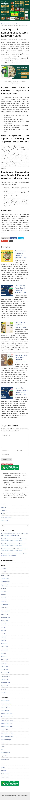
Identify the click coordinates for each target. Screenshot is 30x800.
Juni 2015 (3, 692)
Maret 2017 (4, 656)
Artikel (2, 746)
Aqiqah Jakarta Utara (6, 726)
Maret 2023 (4, 601)
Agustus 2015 (4, 686)
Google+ (5, 240)
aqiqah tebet (4, 742)
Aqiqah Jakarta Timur (6, 723)
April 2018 (3, 640)
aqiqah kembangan (6, 739)
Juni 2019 (3, 627)
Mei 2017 (3, 653)
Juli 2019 (3, 624)
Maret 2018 (4, 643)
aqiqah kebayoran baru (7, 733)
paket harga (4, 520)
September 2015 (5, 682)
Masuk (3, 767)
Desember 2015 (5, 672)
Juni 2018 (3, 633)
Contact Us (4, 510)
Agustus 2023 (4, 585)
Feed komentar (5, 773)
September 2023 (5, 581)
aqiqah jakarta (5, 710)
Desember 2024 (5, 575)
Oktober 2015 (4, 679)
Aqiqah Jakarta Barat (6, 713)
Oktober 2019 (4, 614)
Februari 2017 (4, 659)
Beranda (3, 23)
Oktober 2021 (4, 607)
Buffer (10, 240)
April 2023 (4, 598)
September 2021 (5, 611)
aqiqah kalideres (5, 729)
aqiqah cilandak (5, 700)
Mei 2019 (3, 630)
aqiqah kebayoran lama (13, 23)
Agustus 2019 (4, 620)
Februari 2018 (4, 646)
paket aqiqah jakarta (6, 517)
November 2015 (5, 676)
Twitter (21, 238)
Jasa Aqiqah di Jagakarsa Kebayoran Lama (20, 325)
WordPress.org (5, 777)
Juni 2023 (3, 591)
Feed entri (3, 770)
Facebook (14, 238)
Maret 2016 (4, 663)
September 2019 (5, 617)
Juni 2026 (3, 572)
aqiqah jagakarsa (5, 707)
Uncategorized (5, 759)
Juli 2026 (3, 568)
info (2, 749)
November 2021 (5, 604)
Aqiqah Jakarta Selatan (7, 720)
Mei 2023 (3, 594)
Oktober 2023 (5, 578)
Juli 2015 (3, 689)
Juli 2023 (3, 588)
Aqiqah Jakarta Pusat (6, 716)
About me (3, 507)
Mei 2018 (3, 637)
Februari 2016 (4, 666)
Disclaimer (4, 513)
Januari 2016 (4, 669)
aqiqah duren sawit (6, 703)
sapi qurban (4, 756)
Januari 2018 (4, 650)
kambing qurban (5, 752)
